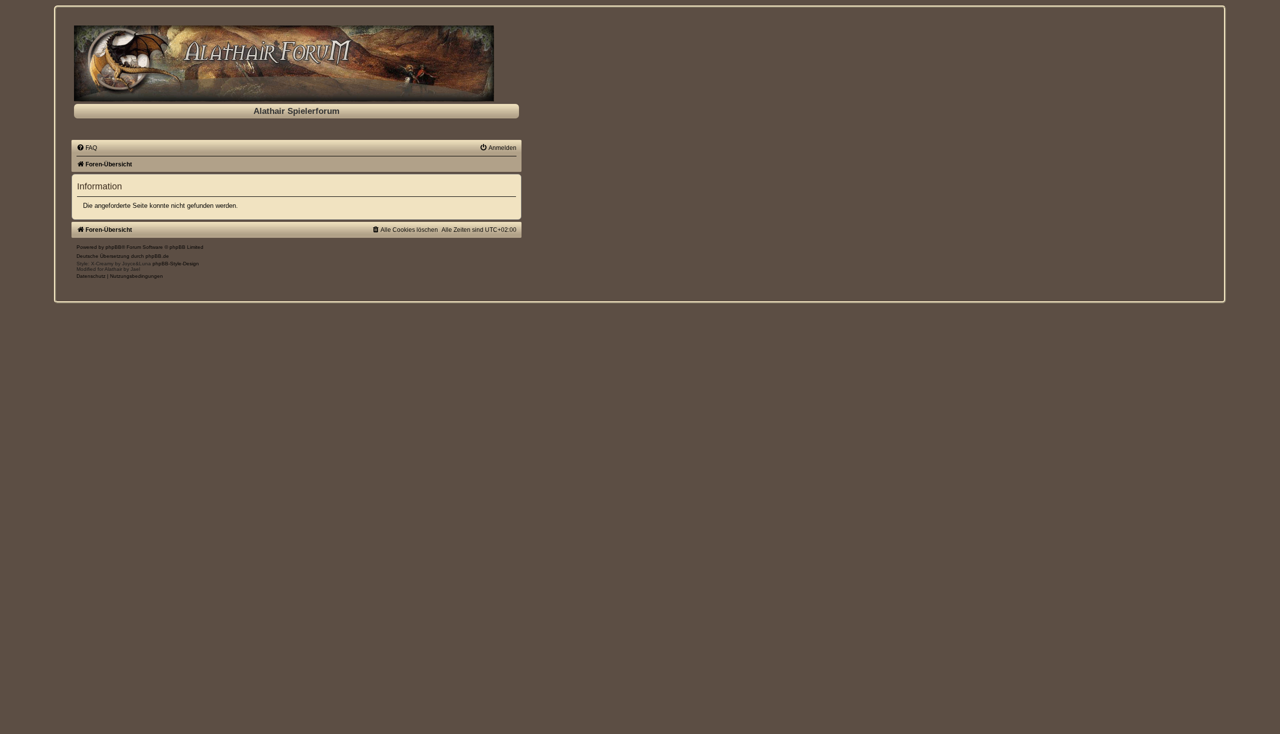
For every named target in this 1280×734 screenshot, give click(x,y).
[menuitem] (86, 147)
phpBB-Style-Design (175, 263)
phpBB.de (157, 256)
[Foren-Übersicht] (296, 63)
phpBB (114, 247)
